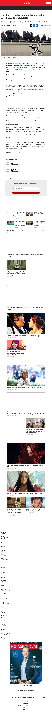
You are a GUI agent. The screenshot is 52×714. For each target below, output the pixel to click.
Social (2, 599)
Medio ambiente (5, 598)
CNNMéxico (13, 169)
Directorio (25, 709)
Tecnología (35, 8)
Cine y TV (3, 582)
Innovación (4, 604)
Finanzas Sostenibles (6, 603)
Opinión (3, 554)
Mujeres (47, 8)
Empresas (14, 8)
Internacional (29, 8)
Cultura (3, 567)
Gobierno (3, 547)
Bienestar (3, 635)
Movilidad (3, 602)
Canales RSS (25, 707)
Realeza (3, 560)
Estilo (2, 578)
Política (18, 8)
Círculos (3, 562)
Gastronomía (4, 630)
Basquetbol (4, 622)
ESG (44, 8)
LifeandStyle (4, 543)
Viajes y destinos (5, 633)
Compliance (25, 703)
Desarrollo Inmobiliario (6, 590)
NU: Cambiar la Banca (26, 685)
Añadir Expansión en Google (45, 25)
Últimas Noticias (7, 8)
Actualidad (3, 611)
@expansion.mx (26, 692)
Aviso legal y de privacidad (25, 705)
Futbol (2, 619)
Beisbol (3, 620)
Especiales (4, 615)
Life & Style (4, 577)
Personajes (4, 634)
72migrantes (27, 65)
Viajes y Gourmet (5, 566)
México (3, 549)
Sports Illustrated (5, 617)
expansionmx (21, 692)
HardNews (21, 152)
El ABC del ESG (5, 606)
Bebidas (3, 632)
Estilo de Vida (4, 637)
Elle (2, 570)
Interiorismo (4, 594)
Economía (23, 8)
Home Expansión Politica (7, 534)
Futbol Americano (5, 621)
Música (3, 584)
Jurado (3, 638)
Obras (40, 8)
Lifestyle (3, 625)
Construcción (4, 589)
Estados (3, 553)
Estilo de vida (4, 575)
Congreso (3, 550)
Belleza (3, 564)
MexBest (3, 629)
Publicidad (25, 701)
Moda (2, 563)
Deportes (3, 581)
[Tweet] (31, 25)
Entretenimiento (5, 580)
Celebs (3, 573)
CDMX (2, 551)
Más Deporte (4, 624)
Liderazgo (3, 612)
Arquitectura (4, 593)
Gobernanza (4, 600)
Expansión (3, 532)
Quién (2, 558)
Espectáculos (4, 559)
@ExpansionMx (16, 164)
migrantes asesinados (25, 88)
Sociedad (3, 555)
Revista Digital (48, 3)
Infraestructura (5, 591)
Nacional (15, 152)
